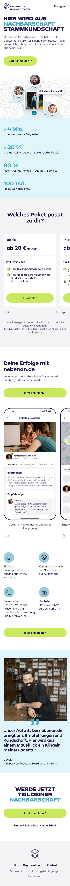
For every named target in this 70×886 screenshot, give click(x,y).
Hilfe (16, 865)
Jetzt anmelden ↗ (20, 60)
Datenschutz (18, 871)
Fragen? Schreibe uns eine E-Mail (35, 825)
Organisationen (33, 865)
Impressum (35, 876)
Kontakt (52, 865)
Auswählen (30, 298)
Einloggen (60, 6)
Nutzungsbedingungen (45, 871)
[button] (63, 312)
